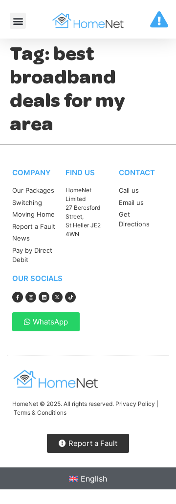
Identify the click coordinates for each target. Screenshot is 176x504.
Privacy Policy (135, 403)
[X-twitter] (57, 297)
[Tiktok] (70, 297)
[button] (18, 21)
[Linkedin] (44, 297)
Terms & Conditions (40, 412)
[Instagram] (30, 297)
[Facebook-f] (17, 297)
